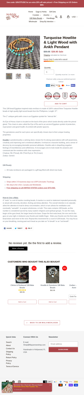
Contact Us (10, 348)
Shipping (47, 55)
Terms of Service (12, 366)
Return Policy (11, 357)
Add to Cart (22, 302)
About (8, 345)
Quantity (47, 68)
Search (9, 342)
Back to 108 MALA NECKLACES (43, 323)
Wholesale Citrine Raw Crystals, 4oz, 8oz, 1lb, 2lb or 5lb (27, 385)
